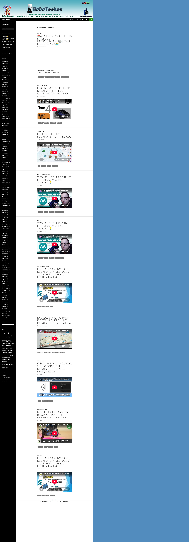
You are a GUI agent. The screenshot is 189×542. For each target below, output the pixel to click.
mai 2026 (4, 66)
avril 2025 (4, 89)
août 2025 (4, 82)
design (49, 166)
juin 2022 (4, 150)
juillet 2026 (4, 63)
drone (9, 340)
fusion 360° (53, 122)
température (5, 366)
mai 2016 (4, 279)
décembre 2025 (5, 75)
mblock (8, 350)
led (51, 306)
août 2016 (4, 274)
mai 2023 (4, 130)
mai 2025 (4, 88)
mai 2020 (4, 194)
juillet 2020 (4, 191)
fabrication (12, 341)
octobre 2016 (5, 270)
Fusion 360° (44, 85)
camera (7, 336)
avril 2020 (4, 196)
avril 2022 (4, 153)
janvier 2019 (4, 223)
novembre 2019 (5, 205)
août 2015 (4, 295)
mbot (12, 350)
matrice (5, 350)
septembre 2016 (5, 272)
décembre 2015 (5, 288)
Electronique (45, 266)
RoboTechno (6, 19)
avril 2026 (4, 68)
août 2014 (4, 317)
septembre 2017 (5, 251)
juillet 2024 (4, 105)
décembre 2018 (5, 224)
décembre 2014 (5, 310)
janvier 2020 (4, 201)
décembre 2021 (5, 160)
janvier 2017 (4, 265)
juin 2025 (4, 86)
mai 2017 (4, 258)
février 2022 (4, 157)
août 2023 (4, 125)
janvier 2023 (4, 137)
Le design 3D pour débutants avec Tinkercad (54, 135)
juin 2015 (4, 299)
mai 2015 (4, 301)
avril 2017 (4, 260)
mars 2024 (4, 112)
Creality (7, 338)
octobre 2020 (5, 185)
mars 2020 (4, 198)
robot (55, 446)
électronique (48, 352)
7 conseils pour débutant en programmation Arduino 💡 (54, 180)
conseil (46, 211)
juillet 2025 (4, 84)
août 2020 (4, 189)
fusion (3, 343)
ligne (12, 348)
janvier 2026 (4, 73)
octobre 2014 (5, 313)
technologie (9, 364)
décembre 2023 (5, 118)
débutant (57, 76)
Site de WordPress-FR (6, 380)
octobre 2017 (5, 249)
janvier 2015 (4, 308)
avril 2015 (4, 302)
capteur (11, 336)
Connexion (4, 375)
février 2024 (4, 114)
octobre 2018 (5, 228)
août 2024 (4, 104)
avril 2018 (4, 239)
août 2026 (4, 61)
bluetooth (4, 336)
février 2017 (4, 263)
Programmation (46, 174)
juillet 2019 (4, 212)
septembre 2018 (5, 230)
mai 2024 (4, 109)
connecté (3, 337)
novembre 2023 (5, 120)
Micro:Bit (39, 409)
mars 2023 (4, 134)
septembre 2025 (5, 81)
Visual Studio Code (42, 361)
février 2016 (4, 285)
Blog (87, 19)
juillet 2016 (4, 276)
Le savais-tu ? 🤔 (5, 36)
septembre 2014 (5, 315)
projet (11, 355)
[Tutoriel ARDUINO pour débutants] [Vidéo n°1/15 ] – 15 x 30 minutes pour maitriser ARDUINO (54, 273)
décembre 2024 (5, 96)
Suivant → (66, 501)
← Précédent (44, 501)
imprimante (11, 343)
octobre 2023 (5, 121)
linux (3, 350)
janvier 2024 (4, 116)
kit (45, 446)
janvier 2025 (4, 95)
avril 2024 (4, 111)
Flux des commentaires (6, 379)
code (39, 400)
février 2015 (4, 306)
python (8, 357)
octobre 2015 (5, 292)
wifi (13, 366)
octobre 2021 (5, 164)
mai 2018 (4, 237)
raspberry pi (6, 359)
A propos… (71, 19)
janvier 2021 (4, 180)
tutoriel (59, 122)
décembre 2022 (5, 139)
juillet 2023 (4, 127)
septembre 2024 (5, 102)
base (52, 76)
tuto (63, 352)
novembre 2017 (5, 247)
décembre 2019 (5, 203)
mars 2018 (4, 240)
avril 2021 (4, 175)
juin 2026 (4, 65)
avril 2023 (4, 132)
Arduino (39, 33)
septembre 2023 (5, 123)
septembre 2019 (5, 208)
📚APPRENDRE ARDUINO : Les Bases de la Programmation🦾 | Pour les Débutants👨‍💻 (54, 39)
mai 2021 (4, 173)
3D (38, 166)
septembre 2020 (5, 187)
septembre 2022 (5, 144)
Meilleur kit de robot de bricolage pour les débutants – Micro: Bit (53, 415)
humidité (6, 343)
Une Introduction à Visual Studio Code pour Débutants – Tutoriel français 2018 (54, 367)
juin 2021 (4, 171)
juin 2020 (4, 192)
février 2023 (4, 136)
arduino (47, 76)
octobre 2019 (5, 207)
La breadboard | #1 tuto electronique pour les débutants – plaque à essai (54, 320)
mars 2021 (4, 176)
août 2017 (4, 253)
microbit (10, 352)
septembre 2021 (5, 166)
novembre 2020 (5, 183)
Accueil (81, 19)
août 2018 (4, 231)
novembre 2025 (5, 77)
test (9, 366)
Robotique (45, 409)
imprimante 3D (8, 345)
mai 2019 (4, 215)
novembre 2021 (5, 162)
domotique (4, 340)
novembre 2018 (5, 226)
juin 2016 (4, 278)
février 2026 (4, 72)
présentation (4, 357)
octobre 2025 (5, 79)
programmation (65, 76)
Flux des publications (6, 377)
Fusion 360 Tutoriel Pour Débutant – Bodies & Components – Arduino (53, 91)
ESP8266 (7, 341)
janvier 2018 (4, 244)
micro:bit (50, 446)
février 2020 (4, 199)
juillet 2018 (4, 233)
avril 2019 (4, 217)
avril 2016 (4, 281)
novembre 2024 (5, 98)
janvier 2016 (4, 286)
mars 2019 (4, 219)
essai (54, 352)
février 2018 (4, 242)
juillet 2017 (4, 255)
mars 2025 (4, 91)
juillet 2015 (4, 297)
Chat (77, 19)
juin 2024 (4, 107)
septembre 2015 (5, 294)
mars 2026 (4, 70)
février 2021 (4, 178)
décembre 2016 (5, 267)
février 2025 (4, 93)
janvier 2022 (4, 159)
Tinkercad (55, 166)
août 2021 (4, 168)
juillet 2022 (4, 148)
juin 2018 (4, 235)
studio (50, 400)
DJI (10, 338)
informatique (5, 348)
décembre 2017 (5, 246)
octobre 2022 (5, 143)
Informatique (40, 131)
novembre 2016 (5, 269)
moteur (3, 354)
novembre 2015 (5, 290)
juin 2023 (4, 128)
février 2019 (4, 221)
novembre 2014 (5, 311)
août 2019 (4, 210)
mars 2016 (4, 283)
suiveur (4, 364)
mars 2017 (4, 262)
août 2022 (4, 146)
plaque (58, 352)
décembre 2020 (5, 182)
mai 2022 (4, 152)
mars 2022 (4, 155)
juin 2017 (4, 256)
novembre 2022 (5, 141)
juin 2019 (4, 214)
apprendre (40, 76)
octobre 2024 (5, 100)
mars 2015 (4, 304)
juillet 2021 (4, 169)
